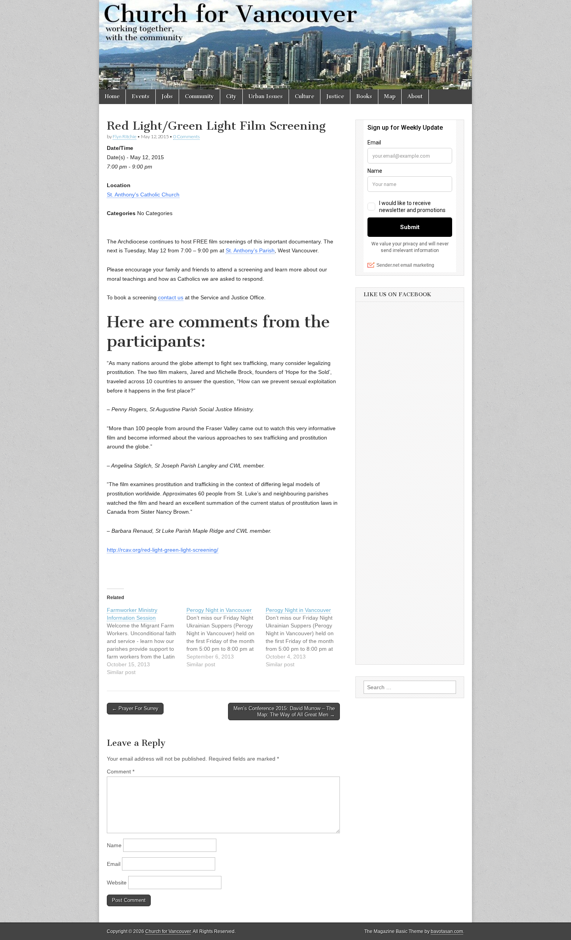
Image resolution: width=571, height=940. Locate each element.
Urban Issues (266, 96)
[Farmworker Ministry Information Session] (146, 641)
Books (364, 96)
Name (114, 845)
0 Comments (186, 136)
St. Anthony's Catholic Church (143, 194)
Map (389, 96)
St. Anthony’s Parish (250, 250)
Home (112, 96)
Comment (120, 771)
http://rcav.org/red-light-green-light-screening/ (162, 550)
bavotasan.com (447, 931)
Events (141, 96)
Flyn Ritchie (124, 136)
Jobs (167, 96)
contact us (170, 297)
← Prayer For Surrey (135, 708)
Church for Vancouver (168, 931)
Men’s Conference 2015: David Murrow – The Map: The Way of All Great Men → (284, 711)
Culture (304, 96)
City (231, 96)
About (415, 96)
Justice (335, 96)
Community (199, 96)
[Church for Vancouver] (285, 44)
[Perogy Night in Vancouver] (226, 637)
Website (117, 882)
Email (113, 864)
